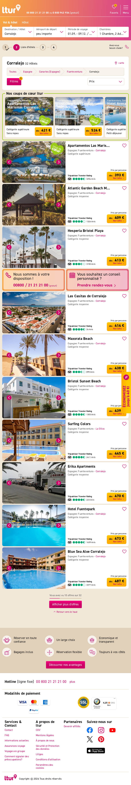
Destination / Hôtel (15, 29)
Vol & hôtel (10, 22)
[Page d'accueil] (11, 9)
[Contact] (127, 47)
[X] (90, 741)
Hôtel (25, 22)
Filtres (14, 81)
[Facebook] (90, 732)
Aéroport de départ (46, 29)
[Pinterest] (101, 741)
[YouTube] (112, 732)
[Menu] (114, 699)
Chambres (105, 29)
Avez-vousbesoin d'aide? (116, 47)
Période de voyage (78, 29)
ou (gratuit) (53, 12)
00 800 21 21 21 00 (51, 681)
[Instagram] (101, 732)
